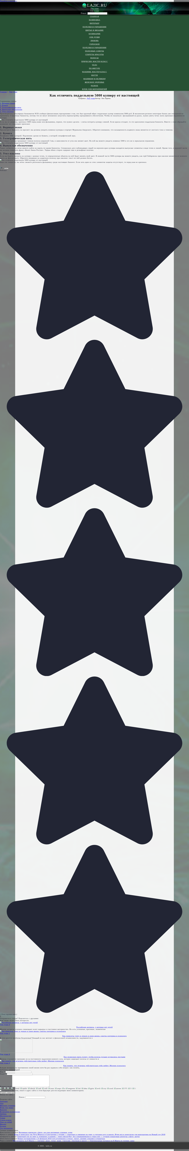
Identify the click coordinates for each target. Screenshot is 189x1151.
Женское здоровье (94, 82)
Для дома (94, 8)
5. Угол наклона (7, 112)
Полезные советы (94, 51)
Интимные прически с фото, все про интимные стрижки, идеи (45, 1132)
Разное (94, 86)
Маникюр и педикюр (94, 79)
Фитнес (3, 1124)
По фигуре (94, 68)
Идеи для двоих (6, 1108)
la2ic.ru (97, 5)
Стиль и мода (5, 1120)
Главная (94, 16)
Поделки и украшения (94, 27)
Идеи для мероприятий (94, 89)
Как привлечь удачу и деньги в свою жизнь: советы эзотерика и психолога (94, 1036)
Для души (94, 11)
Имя (2, 1072)
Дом (1, 1103)
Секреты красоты (94, 54)
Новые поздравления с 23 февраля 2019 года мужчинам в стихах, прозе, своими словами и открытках (61, 1139)
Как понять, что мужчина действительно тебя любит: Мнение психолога (94, 1066)
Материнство (5, 1116)
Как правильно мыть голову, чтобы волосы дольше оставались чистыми (94, 1057)
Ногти (94, 75)
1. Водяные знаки (7, 103)
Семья (2, 1118)
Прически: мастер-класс (94, 61)
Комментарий (6, 1086)
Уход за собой (6, 1122)
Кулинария (94, 34)
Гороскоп (94, 44)
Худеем (3, 1126)
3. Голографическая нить (10, 107)
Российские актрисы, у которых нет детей (94, 1027)
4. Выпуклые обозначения (11, 109)
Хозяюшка (94, 20)
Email (3, 1074)
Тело (94, 65)
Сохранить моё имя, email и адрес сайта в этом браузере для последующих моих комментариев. (43, 1090)
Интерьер (94, 23)
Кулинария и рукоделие (10, 1112)
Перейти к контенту (8, 1)
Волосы (94, 58)
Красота (3, 1110)
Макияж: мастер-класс (94, 72)
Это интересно (6, 1128)
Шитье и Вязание (94, 30)
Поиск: (84, 13)
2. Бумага (4, 105)
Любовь (94, 41)
